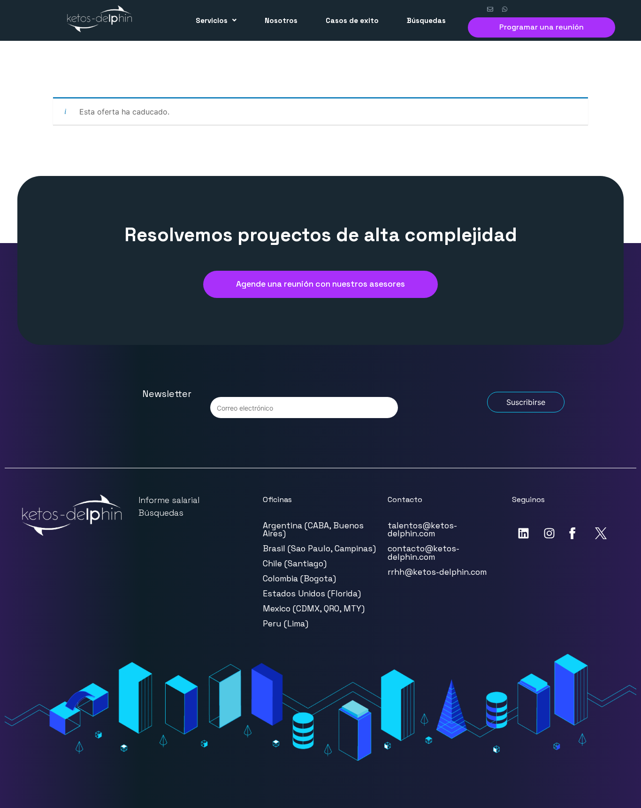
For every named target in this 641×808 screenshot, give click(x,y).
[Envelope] (490, 9)
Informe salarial (168, 500)
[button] (216, 20)
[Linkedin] (523, 533)
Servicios (212, 20)
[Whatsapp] (505, 9)
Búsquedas (426, 20)
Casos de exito (352, 20)
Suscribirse (525, 402)
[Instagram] (549, 533)
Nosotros (281, 20)
